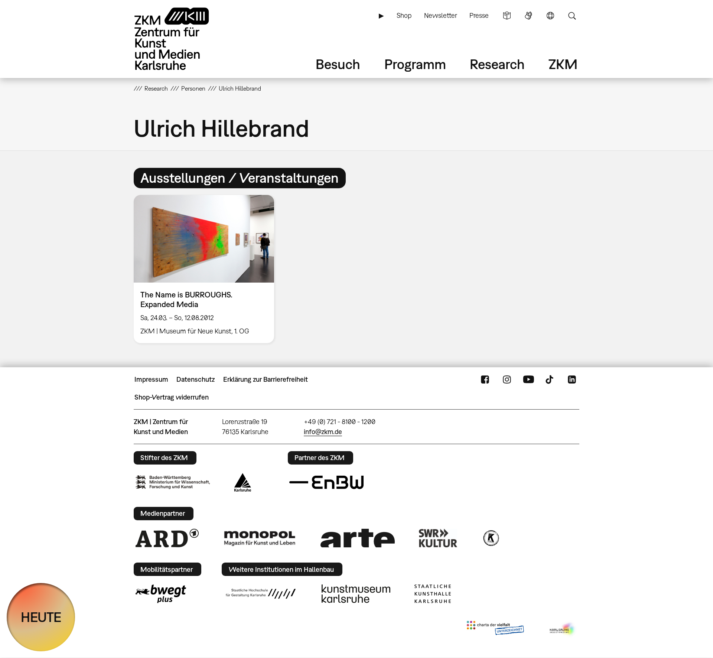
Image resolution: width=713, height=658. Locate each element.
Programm (415, 64)
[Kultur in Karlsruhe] (490, 538)
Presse (479, 15)
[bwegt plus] (161, 593)
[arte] (357, 538)
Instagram (506, 379)
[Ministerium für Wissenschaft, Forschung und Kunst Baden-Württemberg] (173, 482)
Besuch (338, 64)
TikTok (550, 379)
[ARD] (167, 538)
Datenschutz (195, 379)
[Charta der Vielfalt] (495, 629)
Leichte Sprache (506, 16)
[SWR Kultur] (438, 538)
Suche (571, 16)
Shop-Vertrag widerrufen (171, 397)
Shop (404, 15)
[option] (207, 269)
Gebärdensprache (528, 16)
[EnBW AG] (326, 482)
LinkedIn (571, 379)
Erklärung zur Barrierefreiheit (265, 379)
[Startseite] (182, 39)
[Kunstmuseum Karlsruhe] (356, 593)
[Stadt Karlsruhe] (243, 482)
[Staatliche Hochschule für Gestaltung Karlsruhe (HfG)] (261, 594)
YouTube (528, 379)
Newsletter (440, 15)
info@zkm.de (323, 432)
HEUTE (41, 617)
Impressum (151, 379)
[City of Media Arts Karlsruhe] (563, 629)
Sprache (550, 16)
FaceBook (485, 379)
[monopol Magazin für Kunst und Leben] (259, 538)
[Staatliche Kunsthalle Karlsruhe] (432, 593)
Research (497, 64)
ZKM (562, 64)
